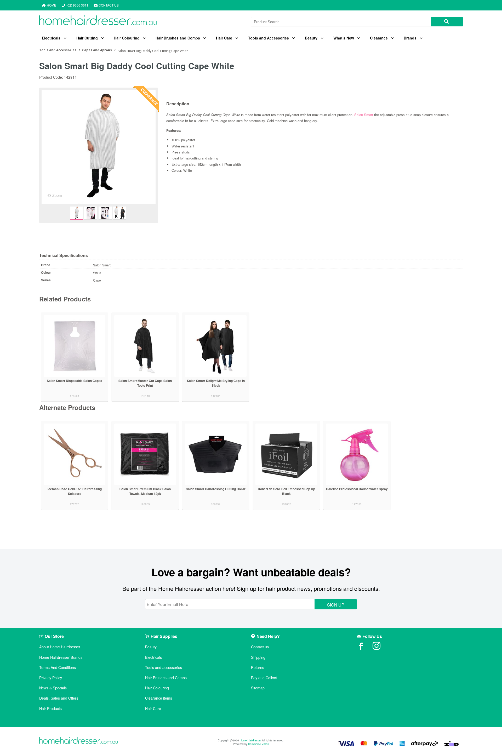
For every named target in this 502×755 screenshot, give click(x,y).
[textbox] (341, 21)
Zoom (57, 195)
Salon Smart (363, 114)
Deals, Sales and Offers (58, 698)
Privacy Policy (50, 677)
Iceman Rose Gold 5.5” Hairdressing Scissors (75, 491)
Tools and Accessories (268, 38)
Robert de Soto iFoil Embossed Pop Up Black (286, 491)
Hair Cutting (87, 38)
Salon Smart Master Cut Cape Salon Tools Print (145, 383)
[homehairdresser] (78, 741)
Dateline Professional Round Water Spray (357, 489)
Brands (410, 38)
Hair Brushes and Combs (178, 38)
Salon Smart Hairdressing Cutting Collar (216, 489)
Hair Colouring (127, 38)
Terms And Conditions (57, 667)
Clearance (379, 38)
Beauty (311, 38)
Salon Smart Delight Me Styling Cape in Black (216, 383)
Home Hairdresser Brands (60, 657)
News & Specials (53, 687)
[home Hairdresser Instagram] (380, 647)
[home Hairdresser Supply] (98, 21)
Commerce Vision (258, 744)
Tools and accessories (163, 667)
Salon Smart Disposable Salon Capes (74, 380)
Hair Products (50, 708)
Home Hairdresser (250, 740)
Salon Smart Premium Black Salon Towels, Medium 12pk (145, 491)
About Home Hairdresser (59, 646)
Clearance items (158, 698)
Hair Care (224, 38)
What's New (343, 38)
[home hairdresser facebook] (365, 647)
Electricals (51, 38)
